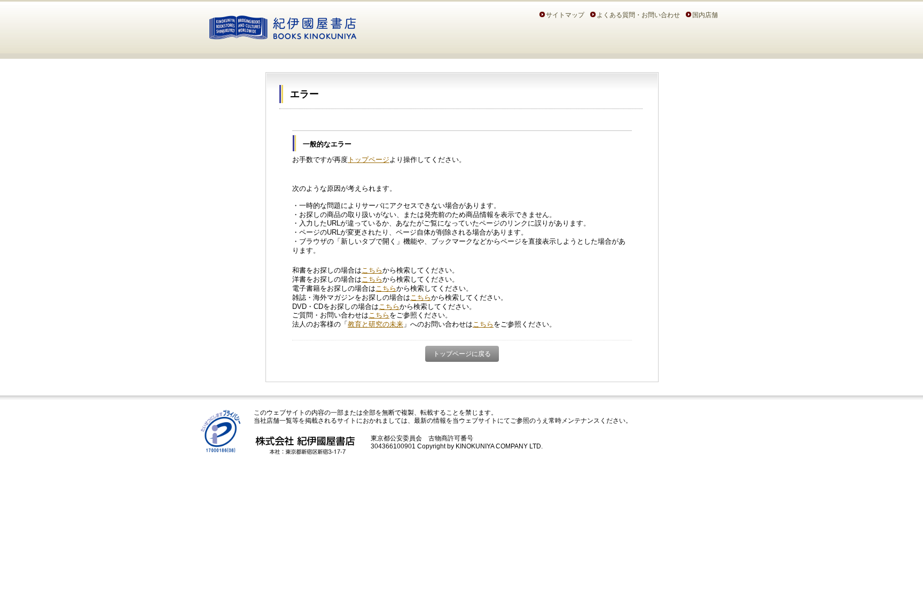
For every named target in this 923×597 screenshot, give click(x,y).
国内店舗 (705, 14)
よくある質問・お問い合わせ (638, 14)
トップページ (368, 160)
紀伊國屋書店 (283, 25)
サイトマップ (565, 14)
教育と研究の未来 (375, 324)
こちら (372, 270)
